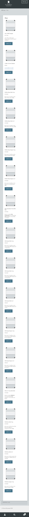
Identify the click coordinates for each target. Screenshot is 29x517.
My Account (5, 514)
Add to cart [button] (8, 43)
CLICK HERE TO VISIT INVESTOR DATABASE (9, 68)
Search (14, 514)
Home (4, 10)
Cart (22, 514)
